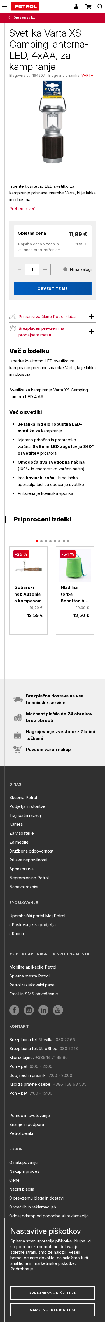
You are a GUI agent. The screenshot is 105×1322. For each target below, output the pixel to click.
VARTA (87, 75)
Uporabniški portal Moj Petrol (37, 915)
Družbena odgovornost (31, 851)
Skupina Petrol (23, 797)
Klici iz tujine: (21, 1057)
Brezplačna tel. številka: (32, 1039)
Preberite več (22, 208)
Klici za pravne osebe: (30, 1084)
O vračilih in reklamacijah (32, 1207)
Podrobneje (21, 1269)
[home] (25, 6)
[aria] (14, 1010)
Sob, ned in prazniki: (28, 1075)
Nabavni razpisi (23, 886)
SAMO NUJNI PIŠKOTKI (53, 1309)
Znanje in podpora (26, 1124)
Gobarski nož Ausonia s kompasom (28, 594)
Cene (14, 1180)
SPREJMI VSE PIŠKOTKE (52, 1293)
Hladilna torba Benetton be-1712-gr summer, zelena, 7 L (75, 594)
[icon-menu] (4, 6)
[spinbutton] (32, 269)
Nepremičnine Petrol (29, 877)
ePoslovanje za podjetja (32, 924)
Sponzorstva (21, 868)
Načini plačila (21, 1189)
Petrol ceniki (21, 1133)
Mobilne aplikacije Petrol (32, 967)
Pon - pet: (19, 1066)
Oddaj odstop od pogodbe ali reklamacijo (49, 1216)
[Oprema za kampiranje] (10, 17)
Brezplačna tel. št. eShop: (34, 1048)
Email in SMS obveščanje (33, 993)
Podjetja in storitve (27, 806)
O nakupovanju (23, 1162)
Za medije (19, 842)
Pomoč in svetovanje (29, 1115)
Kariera (16, 824)
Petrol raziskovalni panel (32, 985)
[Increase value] (45, 269)
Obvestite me (53, 288)
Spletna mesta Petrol (29, 976)
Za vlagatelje (21, 833)
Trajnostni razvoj (25, 815)
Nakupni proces (24, 1171)
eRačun (16, 933)
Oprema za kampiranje (25, 18)
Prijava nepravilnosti (28, 860)
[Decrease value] (19, 269)
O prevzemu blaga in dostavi (36, 1198)
